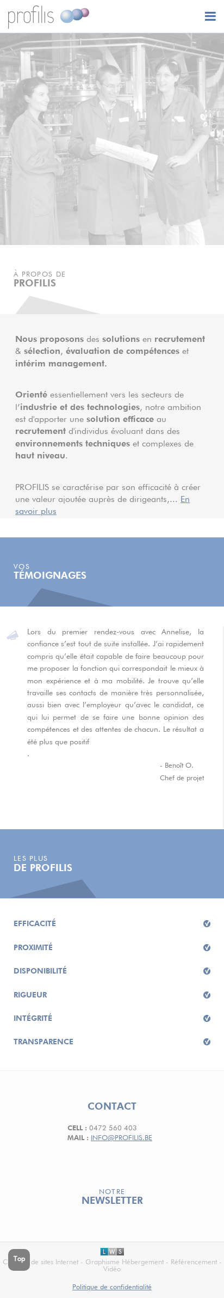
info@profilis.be (121, 1138)
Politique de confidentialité (112, 1287)
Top (19, 1259)
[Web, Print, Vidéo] (112, 1252)
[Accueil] (49, 17)
